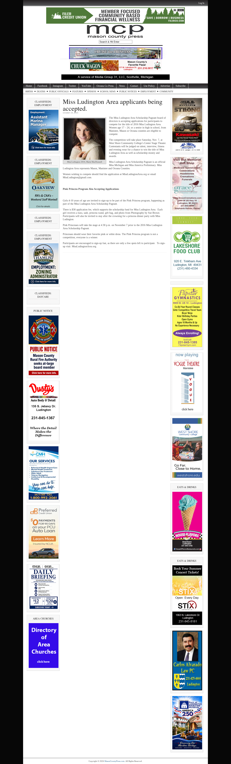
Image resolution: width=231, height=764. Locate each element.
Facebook (42, 86)
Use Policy (149, 86)
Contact (134, 86)
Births (29, 91)
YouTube (86, 86)
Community (166, 91)
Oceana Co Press (105, 86)
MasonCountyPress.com (114, 761)
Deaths (41, 91)
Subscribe (181, 86)
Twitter (72, 86)
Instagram (58, 86)
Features (77, 91)
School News (108, 91)
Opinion (91, 91)
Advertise (165, 86)
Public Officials (59, 91)
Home (29, 86)
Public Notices (128, 91)
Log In (201, 3)
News (122, 86)
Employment (148, 91)
